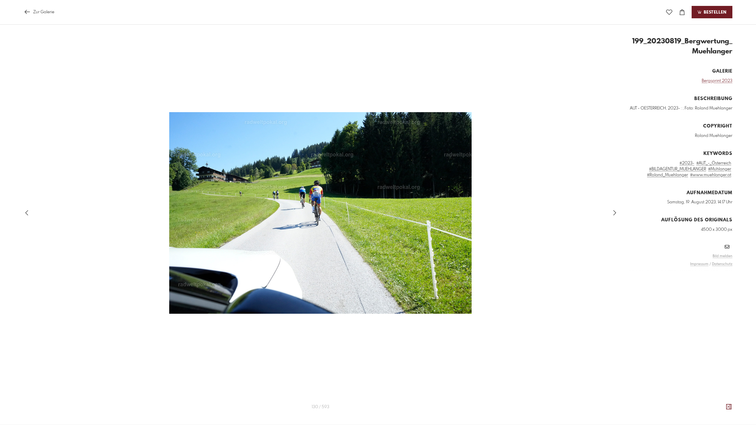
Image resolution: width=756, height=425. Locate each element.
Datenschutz (722, 264)
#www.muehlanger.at (710, 175)
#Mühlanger (719, 169)
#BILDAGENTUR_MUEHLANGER (677, 169)
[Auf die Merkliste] (669, 12)
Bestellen (714, 12)
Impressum (699, 264)
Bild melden (722, 256)
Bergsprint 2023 (717, 81)
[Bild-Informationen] (728, 407)
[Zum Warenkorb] (682, 12)
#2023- (687, 163)
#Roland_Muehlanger (667, 175)
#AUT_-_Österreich (713, 163)
